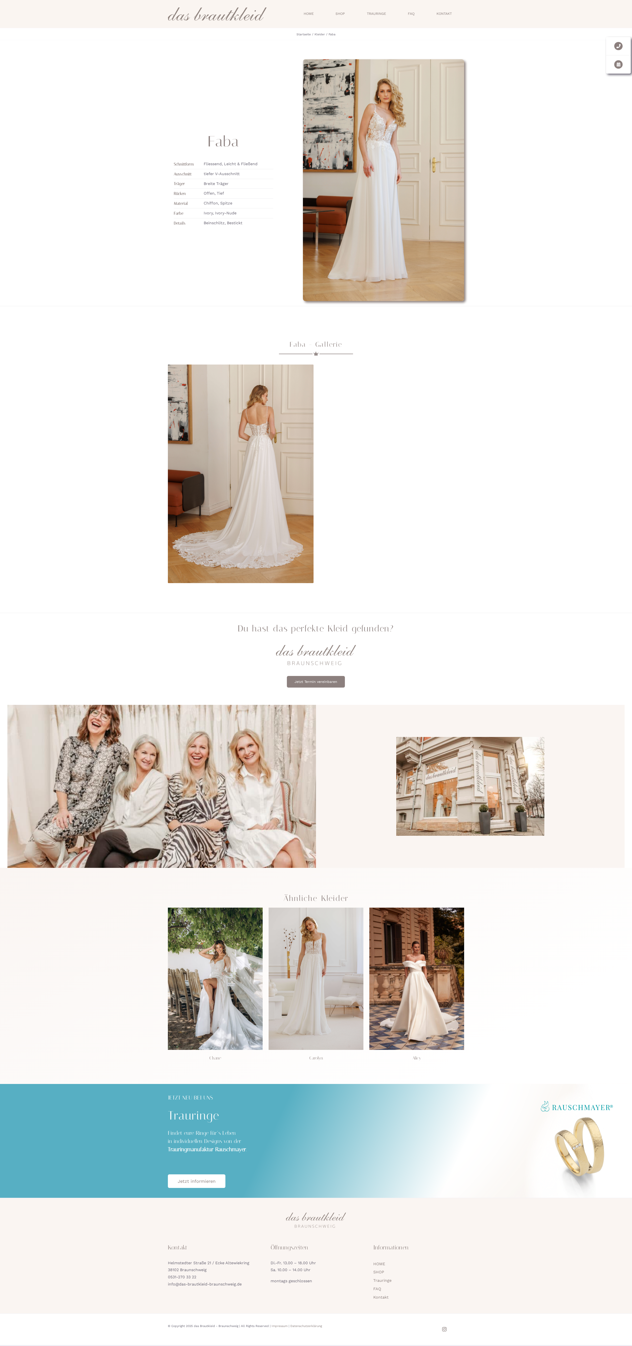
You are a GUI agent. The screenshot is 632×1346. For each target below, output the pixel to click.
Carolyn (316, 1058)
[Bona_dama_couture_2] (416, 909)
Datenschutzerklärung (306, 1326)
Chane (215, 1058)
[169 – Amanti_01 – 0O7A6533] (316, 909)
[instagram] (444, 1329)
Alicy (416, 1058)
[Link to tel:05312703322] (618, 46)
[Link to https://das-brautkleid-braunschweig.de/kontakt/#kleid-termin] (618, 64)
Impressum (280, 1326)
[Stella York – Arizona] (215, 909)
